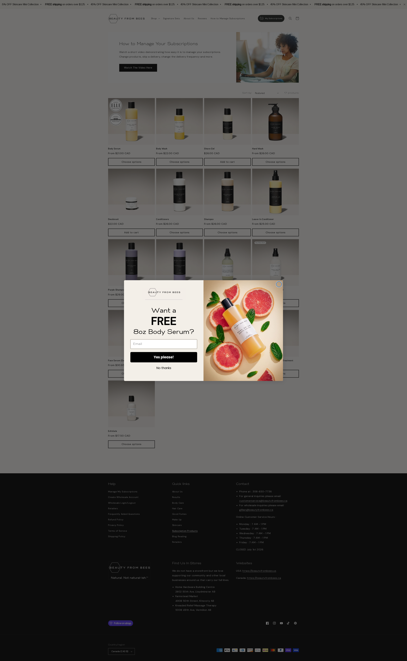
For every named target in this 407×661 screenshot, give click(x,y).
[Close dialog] (279, 284)
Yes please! (164, 357)
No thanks (163, 368)
